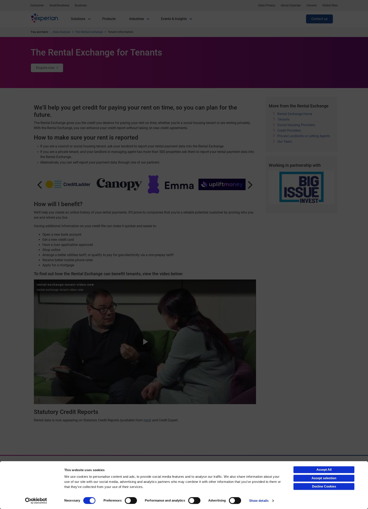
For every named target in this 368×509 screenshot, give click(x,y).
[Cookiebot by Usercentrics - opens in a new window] (36, 501)
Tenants (283, 119)
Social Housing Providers (296, 125)
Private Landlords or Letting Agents (303, 136)
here (147, 420)
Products (109, 19)
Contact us (319, 19)
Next (250, 184)
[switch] (131, 500)
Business (81, 5)
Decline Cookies (324, 486)
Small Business (59, 5)
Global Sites (330, 5)
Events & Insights (174, 19)
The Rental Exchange (89, 32)
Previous (39, 184)
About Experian (291, 5)
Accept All (324, 469)
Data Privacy (266, 5)
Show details (259, 500)
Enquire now (45, 68)
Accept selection (324, 478)
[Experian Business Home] (45, 19)
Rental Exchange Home (294, 114)
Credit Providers (289, 130)
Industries (136, 19)
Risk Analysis (61, 32)
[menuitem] (78, 19)
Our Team (284, 142)
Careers (311, 5)
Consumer (37, 5)
